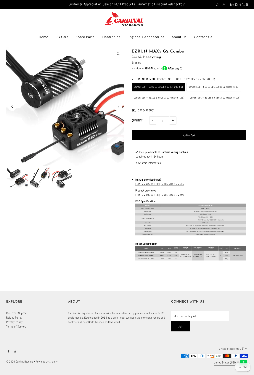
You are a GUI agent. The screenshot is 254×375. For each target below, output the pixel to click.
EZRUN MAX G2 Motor (172, 184)
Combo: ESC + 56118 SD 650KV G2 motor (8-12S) (215, 97)
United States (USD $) (231, 348)
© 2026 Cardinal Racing (19, 361)
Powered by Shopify (46, 361)
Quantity (137, 120)
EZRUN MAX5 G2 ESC (147, 184)
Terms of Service (16, 326)
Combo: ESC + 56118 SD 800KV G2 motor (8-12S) (159, 97)
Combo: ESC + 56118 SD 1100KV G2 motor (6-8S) (214, 86)
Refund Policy (14, 318)
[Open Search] (217, 4)
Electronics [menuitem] (111, 37)
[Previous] (12, 106)
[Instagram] (15, 351)
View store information (148, 163)
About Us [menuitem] (179, 37)
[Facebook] (8, 351)
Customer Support (17, 313)
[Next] (118, 106)
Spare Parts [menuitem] (85, 37)
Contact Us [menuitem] (203, 37)
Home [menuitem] (43, 37)
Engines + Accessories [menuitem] (146, 37)
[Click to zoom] (118, 53)
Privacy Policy (14, 322)
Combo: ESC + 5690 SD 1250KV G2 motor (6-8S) (158, 86)
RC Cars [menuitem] (62, 37)
